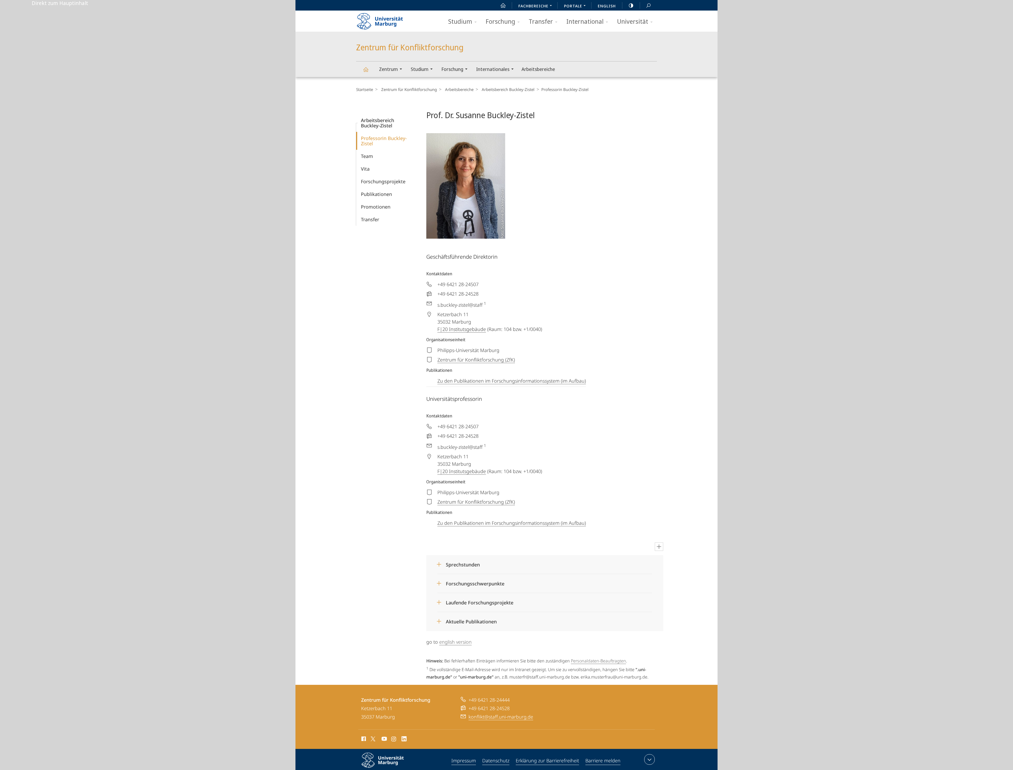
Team (367, 156)
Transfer (541, 21)
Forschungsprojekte (383, 181)
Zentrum (388, 69)
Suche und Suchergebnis (648, 5)
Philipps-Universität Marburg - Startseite (389, 19)
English (607, 5)
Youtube (383, 739)
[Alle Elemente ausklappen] (659, 546)
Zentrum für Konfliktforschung (365, 69)
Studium (460, 21)
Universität (632, 21)
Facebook (363, 739)
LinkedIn (404, 739)
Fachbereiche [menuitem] (533, 5)
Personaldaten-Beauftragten (598, 661)
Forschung (500, 21)
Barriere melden (602, 760)
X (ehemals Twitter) (373, 739)
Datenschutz (495, 760)
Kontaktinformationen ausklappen (649, 759)
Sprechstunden (463, 563)
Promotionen (375, 207)
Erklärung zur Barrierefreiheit (547, 760)
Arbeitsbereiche (538, 69)
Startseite (364, 89)
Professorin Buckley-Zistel (384, 141)
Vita (365, 169)
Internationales (492, 69)
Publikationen (376, 194)
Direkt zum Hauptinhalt (60, 3)
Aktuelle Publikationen (471, 620)
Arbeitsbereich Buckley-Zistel (508, 89)
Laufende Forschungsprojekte (479, 601)
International (585, 21)
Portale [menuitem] (573, 5)
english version (455, 642)
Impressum (463, 760)
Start (503, 5)
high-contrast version (631, 5)
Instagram (394, 739)
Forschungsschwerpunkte (475, 582)
